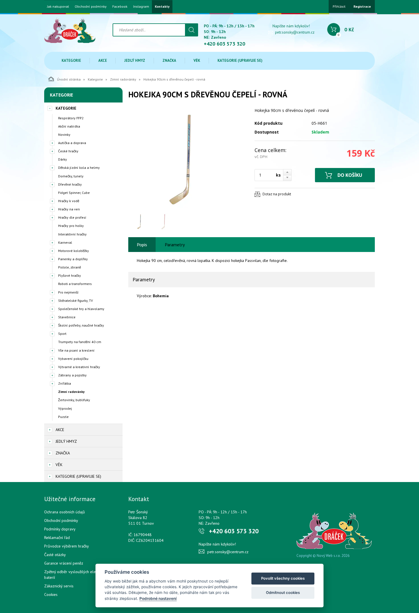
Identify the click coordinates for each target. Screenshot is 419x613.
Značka (169, 60)
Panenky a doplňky (73, 259)
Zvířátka (64, 383)
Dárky (62, 159)
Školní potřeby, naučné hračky (81, 325)
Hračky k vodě (68, 201)
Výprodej (65, 408)
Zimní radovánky (123, 79)
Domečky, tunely (71, 176)
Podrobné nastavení (158, 598)
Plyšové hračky (69, 275)
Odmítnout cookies (283, 592)
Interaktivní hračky (72, 234)
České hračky (68, 151)
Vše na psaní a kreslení (76, 350)
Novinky (64, 134)
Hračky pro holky (71, 226)
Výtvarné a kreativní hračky (79, 367)
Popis (142, 244)
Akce (102, 60)
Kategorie (71, 60)
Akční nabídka (69, 126)
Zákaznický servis (59, 586)
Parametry (175, 244)
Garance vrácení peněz (63, 563)
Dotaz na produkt (277, 194)
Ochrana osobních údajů (64, 511)
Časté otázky (55, 554)
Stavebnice (67, 317)
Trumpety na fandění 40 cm (79, 342)
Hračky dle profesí (72, 217)
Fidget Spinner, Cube (74, 192)
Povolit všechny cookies (283, 578)
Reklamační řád (57, 537)
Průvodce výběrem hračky (66, 546)
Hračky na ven (69, 209)
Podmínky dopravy (60, 529)
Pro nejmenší (68, 292)
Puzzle (63, 417)
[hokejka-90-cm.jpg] (188, 159)
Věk (197, 60)
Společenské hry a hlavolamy (81, 309)
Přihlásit (339, 6)
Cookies (51, 594)
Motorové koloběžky (73, 251)
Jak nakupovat (58, 7)
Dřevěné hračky (70, 184)
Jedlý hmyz (134, 60)
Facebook (119, 7)
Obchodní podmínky (91, 7)
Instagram (141, 7)
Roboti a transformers (75, 284)
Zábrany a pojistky (72, 375)
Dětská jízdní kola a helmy (79, 167)
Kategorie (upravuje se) (240, 60)
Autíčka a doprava (72, 143)
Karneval (65, 242)
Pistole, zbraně (69, 267)
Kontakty (162, 7)
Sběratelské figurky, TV (75, 300)
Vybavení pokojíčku (73, 358)
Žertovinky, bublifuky (74, 400)
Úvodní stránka (69, 79)
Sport (62, 333)
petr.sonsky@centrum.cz (294, 32)
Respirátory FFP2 (71, 118)
